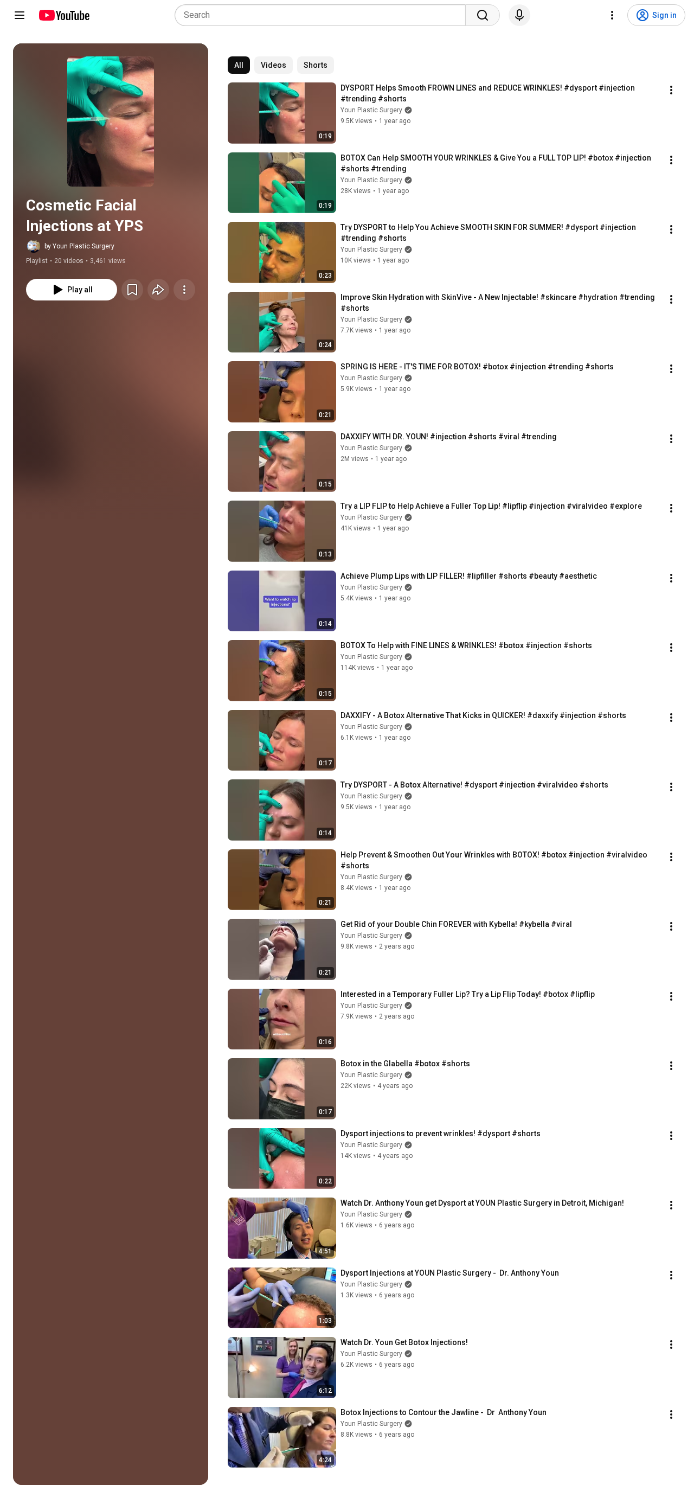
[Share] (158, 289)
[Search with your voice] (519, 15)
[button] (110, 121)
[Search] (482, 15)
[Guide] (19, 15)
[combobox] (323, 15)
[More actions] (184, 289)
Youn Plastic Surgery (371, 110)
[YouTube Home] (63, 15)
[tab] (239, 65)
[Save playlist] (132, 289)
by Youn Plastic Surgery (79, 246)
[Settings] (612, 15)
